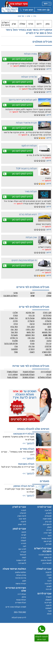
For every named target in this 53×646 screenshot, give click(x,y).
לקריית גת (48, 603)
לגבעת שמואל (46, 539)
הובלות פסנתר (28, 377)
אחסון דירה (13, 374)
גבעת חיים (30, 318)
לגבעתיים (48, 516)
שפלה (22, 24)
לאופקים (48, 608)
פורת (32, 343)
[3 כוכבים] (39, 69)
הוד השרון (13, 318)
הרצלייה (31, 321)
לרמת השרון (22, 516)
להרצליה (23, 513)
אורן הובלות (31, 237)
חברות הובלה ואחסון (23, 486)
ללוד (49, 578)
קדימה (48, 349)
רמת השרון (46, 352)
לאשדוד (48, 597)
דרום (39, 24)
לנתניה (23, 510)
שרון (28, 16)
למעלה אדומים (46, 560)
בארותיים (47, 315)
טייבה (32, 324)
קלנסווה (14, 349)
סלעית (15, 340)
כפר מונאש (46, 332)
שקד (16, 352)
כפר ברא (14, 326)
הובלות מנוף (12, 377)
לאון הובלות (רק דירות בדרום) (23, 100)
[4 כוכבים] (37, 69)
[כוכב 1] (44, 69)
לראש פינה (22, 563)
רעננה (32, 352)
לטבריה (23, 552)
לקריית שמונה (21, 560)
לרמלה (49, 575)
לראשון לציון (47, 524)
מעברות (14, 335)
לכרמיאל (23, 555)
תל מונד (48, 355)
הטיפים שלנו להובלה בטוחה (33, 429)
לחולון (49, 527)
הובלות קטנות (28, 371)
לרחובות (48, 572)
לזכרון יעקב (22, 549)
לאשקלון (48, 600)
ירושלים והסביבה (5, 23)
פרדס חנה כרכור (11, 343)
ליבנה (49, 581)
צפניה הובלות (30, 54)
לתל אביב (48, 510)
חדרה (15, 321)
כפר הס (48, 329)
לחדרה (23, 543)
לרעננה (23, 522)
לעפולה (23, 541)
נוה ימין (48, 338)
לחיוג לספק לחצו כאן (22, 59)
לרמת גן (48, 513)
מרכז (30, 24)
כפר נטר (14, 332)
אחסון (24, 597)
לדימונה (48, 605)
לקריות (23, 535)
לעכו (24, 546)
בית (34, 16)
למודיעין (48, 544)
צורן (16, 346)
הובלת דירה (22, 594)
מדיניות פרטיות (20, 578)
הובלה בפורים (27, 449)
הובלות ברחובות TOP (26, 168)
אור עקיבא (30, 312)
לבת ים (48, 530)
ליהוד (49, 536)
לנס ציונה (48, 584)
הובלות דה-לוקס (29, 146)
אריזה (48, 374)
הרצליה (48, 321)
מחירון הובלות (21, 575)
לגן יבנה (48, 589)
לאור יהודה (47, 533)
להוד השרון (22, 524)
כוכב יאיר (30, 326)
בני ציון (31, 315)
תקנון (24, 581)
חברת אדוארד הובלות (26, 123)
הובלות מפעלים (44, 377)
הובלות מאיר (31, 191)
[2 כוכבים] (42, 69)
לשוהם (49, 586)
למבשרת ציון (47, 563)
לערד (49, 611)
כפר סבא (21, 16)
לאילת (49, 614)
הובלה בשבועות (26, 464)
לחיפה (23, 532)
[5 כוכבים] (35, 69)
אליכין (15, 312)
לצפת (24, 558)
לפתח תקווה (47, 519)
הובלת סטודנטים (27, 374)
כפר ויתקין (30, 329)
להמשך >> (14, 66)
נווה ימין (31, 338)
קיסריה (31, 349)
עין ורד (48, 343)
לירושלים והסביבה (45, 555)
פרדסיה (48, 346)
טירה (16, 324)
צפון (47, 24)
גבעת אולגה (46, 318)
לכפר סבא (22, 519)
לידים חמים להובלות (19, 618)
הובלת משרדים (20, 603)
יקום (49, 326)
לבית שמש (47, 558)
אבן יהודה (47, 312)
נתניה (32, 340)
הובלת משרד (12, 371)
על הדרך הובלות (29, 77)
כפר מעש (30, 332)
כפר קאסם (30, 335)
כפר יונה (14, 329)
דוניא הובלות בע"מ (28, 214)
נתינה (49, 340)
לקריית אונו (47, 541)
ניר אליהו (14, 338)
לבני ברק (48, 522)
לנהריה (23, 538)
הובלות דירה (46, 371)
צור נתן (31, 346)
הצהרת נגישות (21, 584)
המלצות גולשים (20, 572)
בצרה (15, 315)
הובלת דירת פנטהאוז (23, 434)
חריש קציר (47, 324)
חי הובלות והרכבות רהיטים (24, 260)
